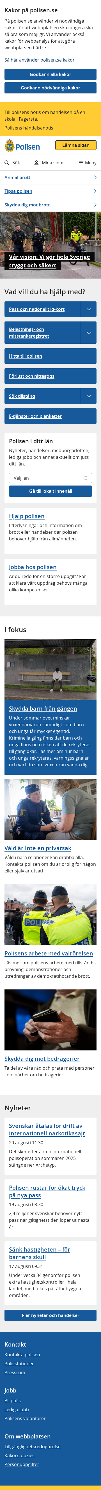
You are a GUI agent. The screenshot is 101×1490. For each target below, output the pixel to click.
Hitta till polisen (25, 356)
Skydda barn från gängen (43, 708)
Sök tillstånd (22, 396)
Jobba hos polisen (33, 567)
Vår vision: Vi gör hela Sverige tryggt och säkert (49, 261)
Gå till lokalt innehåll (50, 491)
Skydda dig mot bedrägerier (42, 1058)
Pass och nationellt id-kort (37, 309)
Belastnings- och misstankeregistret (29, 332)
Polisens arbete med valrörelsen (48, 953)
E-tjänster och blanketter (35, 416)
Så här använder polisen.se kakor (39, 60)
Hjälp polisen (27, 516)
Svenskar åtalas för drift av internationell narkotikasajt (47, 1129)
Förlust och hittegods (31, 376)
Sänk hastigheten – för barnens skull (39, 1253)
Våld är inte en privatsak (37, 848)
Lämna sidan (75, 145)
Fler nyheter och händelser (50, 1315)
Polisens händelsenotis (28, 128)
